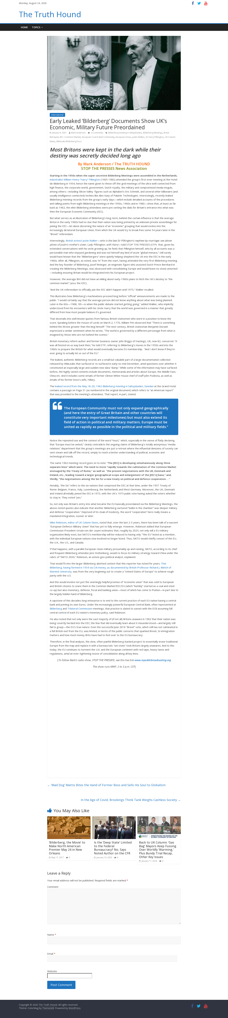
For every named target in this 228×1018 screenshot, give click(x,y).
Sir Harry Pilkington (155, 137)
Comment (52, 886)
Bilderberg (56, 608)
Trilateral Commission (79, 608)
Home (24, 27)
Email (51, 953)
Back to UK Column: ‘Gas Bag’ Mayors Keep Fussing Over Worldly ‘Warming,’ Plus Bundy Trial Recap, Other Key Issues (157, 849)
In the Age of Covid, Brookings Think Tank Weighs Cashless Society (131, 800)
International (57, 114)
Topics (36, 27)
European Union (123, 137)
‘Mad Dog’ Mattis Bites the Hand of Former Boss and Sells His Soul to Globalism (106, 785)
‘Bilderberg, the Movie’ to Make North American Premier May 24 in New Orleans (67, 847)
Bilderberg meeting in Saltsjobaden (125, 132)
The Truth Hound (50, 14)
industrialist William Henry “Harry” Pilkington (75, 179)
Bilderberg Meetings (152, 132)
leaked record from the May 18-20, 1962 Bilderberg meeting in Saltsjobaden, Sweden (104, 386)
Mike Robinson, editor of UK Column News (74, 522)
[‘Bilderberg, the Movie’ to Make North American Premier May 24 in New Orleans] (69, 818)
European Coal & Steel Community (98, 137)
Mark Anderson (78, 132)
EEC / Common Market (70, 137)
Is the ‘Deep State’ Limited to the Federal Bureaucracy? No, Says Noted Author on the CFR (113, 847)
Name (51, 934)
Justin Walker (138, 137)
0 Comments (97, 132)
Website (52, 971)
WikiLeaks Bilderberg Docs (68, 141)
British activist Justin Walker (81, 240)
